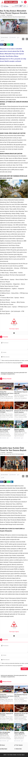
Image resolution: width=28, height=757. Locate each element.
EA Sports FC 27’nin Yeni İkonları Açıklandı (21, 411)
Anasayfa (3, 15)
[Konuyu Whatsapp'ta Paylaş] (8, 44)
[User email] (14, 333)
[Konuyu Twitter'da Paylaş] (4, 44)
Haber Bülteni (9, 15)
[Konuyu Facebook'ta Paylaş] (1, 44)
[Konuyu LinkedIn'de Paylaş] (11, 44)
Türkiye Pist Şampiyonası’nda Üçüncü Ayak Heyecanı (7, 393)
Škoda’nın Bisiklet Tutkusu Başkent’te (19, 430)
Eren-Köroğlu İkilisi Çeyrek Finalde (5, 430)
